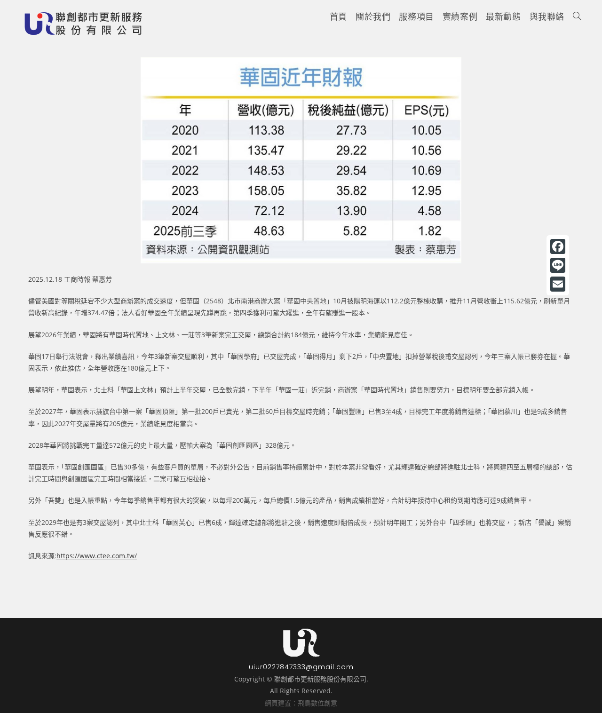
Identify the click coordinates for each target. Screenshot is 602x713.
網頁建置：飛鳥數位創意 (301, 702)
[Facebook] (557, 246)
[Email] (557, 284)
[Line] (557, 265)
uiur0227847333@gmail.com (301, 667)
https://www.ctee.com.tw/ (96, 555)
